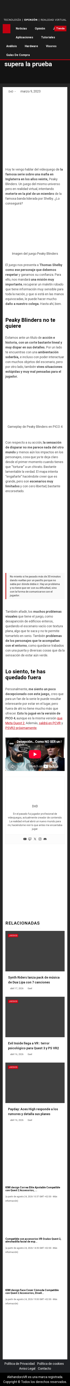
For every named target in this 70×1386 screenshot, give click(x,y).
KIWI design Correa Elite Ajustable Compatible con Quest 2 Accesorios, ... (32, 1189)
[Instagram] (40, 839)
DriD (11, 91)
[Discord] (45, 839)
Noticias (21, 28)
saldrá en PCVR (50, 723)
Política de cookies (50, 1363)
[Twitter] (35, 839)
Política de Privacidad (19, 1363)
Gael (30, 988)
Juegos (13, 935)
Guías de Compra (18, 55)
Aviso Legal (27, 1368)
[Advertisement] (35, 131)
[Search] (50, 28)
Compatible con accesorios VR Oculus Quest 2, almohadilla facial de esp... (33, 1240)
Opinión (40, 28)
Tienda (60, 28)
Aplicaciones (24, 37)
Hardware (31, 46)
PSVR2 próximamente (21, 728)
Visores (51, 46)
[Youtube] (25, 839)
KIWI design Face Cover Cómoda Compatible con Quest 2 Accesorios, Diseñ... (32, 1291)
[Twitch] (30, 839)
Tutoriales (48, 37)
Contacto (44, 1368)
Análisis (11, 46)
